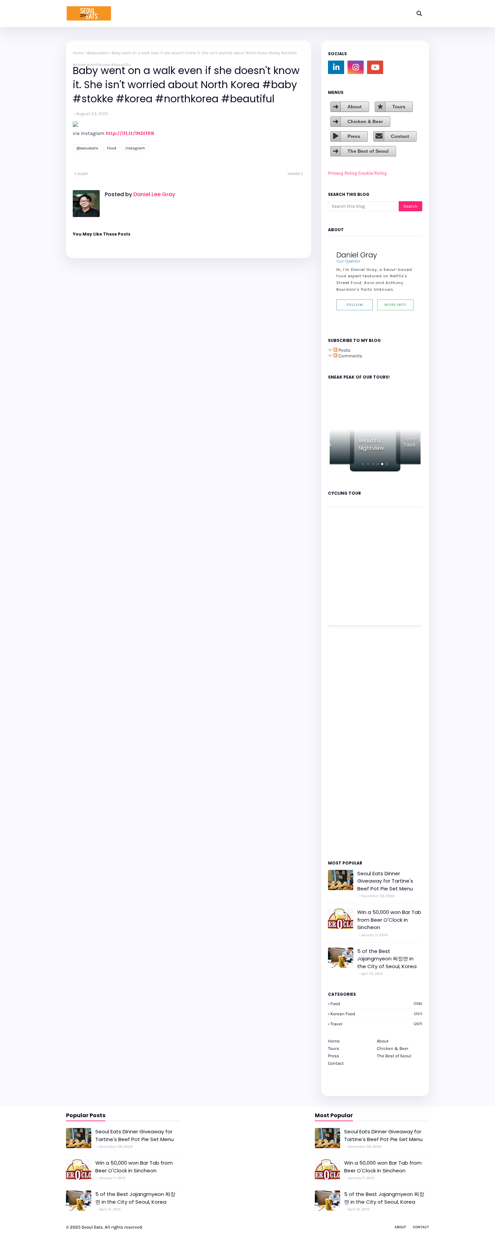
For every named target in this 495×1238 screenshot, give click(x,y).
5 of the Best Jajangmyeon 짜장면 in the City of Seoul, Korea (387, 959)
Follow (354, 305)
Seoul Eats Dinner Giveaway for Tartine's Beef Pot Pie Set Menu (385, 881)
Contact (400, 136)
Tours (398, 106)
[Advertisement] (348, 742)
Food (111, 148)
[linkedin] (336, 67)
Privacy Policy (342, 173)
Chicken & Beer (365, 121)
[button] (363, 464)
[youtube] (375, 67)
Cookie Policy (372, 173)
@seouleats (97, 52)
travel (376, 1023)
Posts (343, 350)
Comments (349, 356)
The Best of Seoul (368, 151)
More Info (395, 305)
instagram (135, 148)
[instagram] (356, 67)
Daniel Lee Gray (153, 194)
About (355, 106)
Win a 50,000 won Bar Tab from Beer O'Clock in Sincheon (389, 920)
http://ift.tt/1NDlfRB (130, 133)
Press (354, 136)
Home (78, 52)
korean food (376, 1013)
